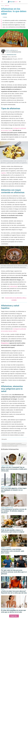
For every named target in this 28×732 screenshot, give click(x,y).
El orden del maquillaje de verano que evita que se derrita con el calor (13, 611)
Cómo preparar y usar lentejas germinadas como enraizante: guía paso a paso (12, 551)
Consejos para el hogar (7, 465)
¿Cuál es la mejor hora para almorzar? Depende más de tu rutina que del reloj (14, 592)
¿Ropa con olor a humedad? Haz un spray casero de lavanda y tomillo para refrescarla (14, 469)
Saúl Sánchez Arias (16, 51)
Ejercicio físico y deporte (7, 568)
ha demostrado (13, 286)
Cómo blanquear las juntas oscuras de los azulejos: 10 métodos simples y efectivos (14, 511)
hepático (3, 173)
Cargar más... (14, 616)
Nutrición (7, 5)
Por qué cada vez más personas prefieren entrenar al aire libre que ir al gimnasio (14, 572)
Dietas (2, 5)
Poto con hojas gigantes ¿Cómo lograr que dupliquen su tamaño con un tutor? (14, 490)
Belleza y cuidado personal (8, 608)
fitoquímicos (5, 343)
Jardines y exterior (6, 486)
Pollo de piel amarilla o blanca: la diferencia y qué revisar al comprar (12, 531)
